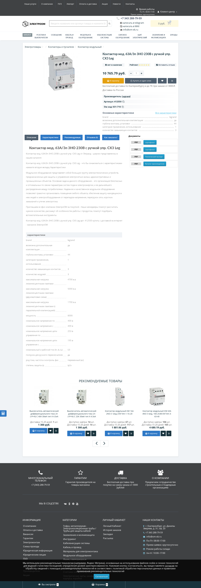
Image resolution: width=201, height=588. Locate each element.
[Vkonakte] (65, 502)
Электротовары (33, 46)
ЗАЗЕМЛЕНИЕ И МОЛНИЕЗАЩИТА (158, 36)
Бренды (173, 35)
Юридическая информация (37, 550)
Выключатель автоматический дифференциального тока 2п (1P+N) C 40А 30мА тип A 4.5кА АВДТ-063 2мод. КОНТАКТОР (44, 414)
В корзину (40, 430)
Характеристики (50, 137)
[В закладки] (50, 430)
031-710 (117, 106)
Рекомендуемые (73, 137)
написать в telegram (133, 22)
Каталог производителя (154, 164)
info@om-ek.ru (130, 29)
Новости (117, 4)
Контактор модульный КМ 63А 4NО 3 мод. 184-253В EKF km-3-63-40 (156, 414)
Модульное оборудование (85, 36)
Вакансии (28, 534)
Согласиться (101, 576)
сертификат (150, 142)
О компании (47, 4)
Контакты (130, 4)
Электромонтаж (31, 542)
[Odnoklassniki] (68, 502)
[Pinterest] (72, 502)
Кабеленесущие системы (104, 36)
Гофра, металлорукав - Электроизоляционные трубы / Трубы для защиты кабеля (79, 528)
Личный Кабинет (112, 525)
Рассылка (108, 538)
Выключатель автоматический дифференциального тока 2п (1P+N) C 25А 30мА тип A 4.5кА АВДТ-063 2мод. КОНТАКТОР (81, 414)
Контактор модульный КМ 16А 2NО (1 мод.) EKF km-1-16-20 (119, 412)
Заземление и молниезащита (78, 534)
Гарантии (28, 538)
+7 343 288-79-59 (154, 532)
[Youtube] (76, 502)
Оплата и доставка (88, 4)
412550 (118, 101)
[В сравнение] (56, 430)
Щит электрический (140, 36)
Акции (105, 4)
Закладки (108, 534)
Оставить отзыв (166, 65)
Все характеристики (165, 113)
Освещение (56, 35)
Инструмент (69, 539)
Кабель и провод (69, 36)
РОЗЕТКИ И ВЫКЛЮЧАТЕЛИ (41, 36)
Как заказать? (110, 137)
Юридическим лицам (34, 554)
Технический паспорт (154, 157)
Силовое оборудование (123, 36)
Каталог (27, 35)
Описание (31, 137)
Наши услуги (30, 4)
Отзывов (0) (92, 137)
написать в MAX (131, 26)
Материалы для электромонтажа (80, 551)
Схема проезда (31, 546)
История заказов (112, 530)
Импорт (70, 4)
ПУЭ (60, 4)
